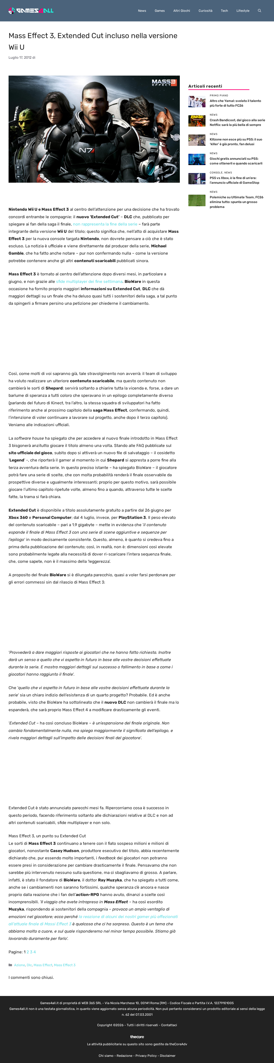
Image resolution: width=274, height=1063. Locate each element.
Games (160, 11)
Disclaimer (168, 1056)
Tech (224, 11)
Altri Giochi (181, 11)
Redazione (124, 1056)
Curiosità (205, 11)
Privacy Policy (146, 1056)
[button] (259, 10)
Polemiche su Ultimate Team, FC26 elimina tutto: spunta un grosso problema (236, 202)
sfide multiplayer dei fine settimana (89, 281)
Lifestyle (243, 11)
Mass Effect (43, 965)
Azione (19, 965)
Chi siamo (106, 1056)
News (142, 11)
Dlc (29, 965)
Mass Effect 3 (65, 965)
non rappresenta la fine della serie (105, 224)
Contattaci (169, 1025)
